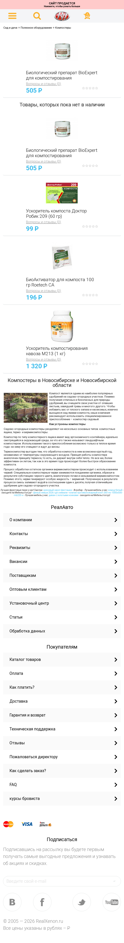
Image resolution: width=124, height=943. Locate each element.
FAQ (13, 784)
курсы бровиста (25, 798)
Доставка (19, 701)
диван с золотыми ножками (63, 495)
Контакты (19, 533)
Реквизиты (20, 547)
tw (81, 902)
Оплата (16, 673)
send (116, 881)
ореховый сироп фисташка (57, 490)
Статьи (16, 617)
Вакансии (18, 561)
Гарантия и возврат (28, 715)
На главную (62, 16)
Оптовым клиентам (28, 589)
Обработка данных (27, 631)
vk (12, 902)
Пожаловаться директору (34, 756)
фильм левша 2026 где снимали (50, 492)
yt (112, 902)
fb (42, 902)
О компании (21, 519)
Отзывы (17, 743)
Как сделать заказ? (28, 770)
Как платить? (22, 687)
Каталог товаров (25, 659)
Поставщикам (23, 575)
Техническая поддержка (32, 729)
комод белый (115, 490)
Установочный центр (29, 603)
